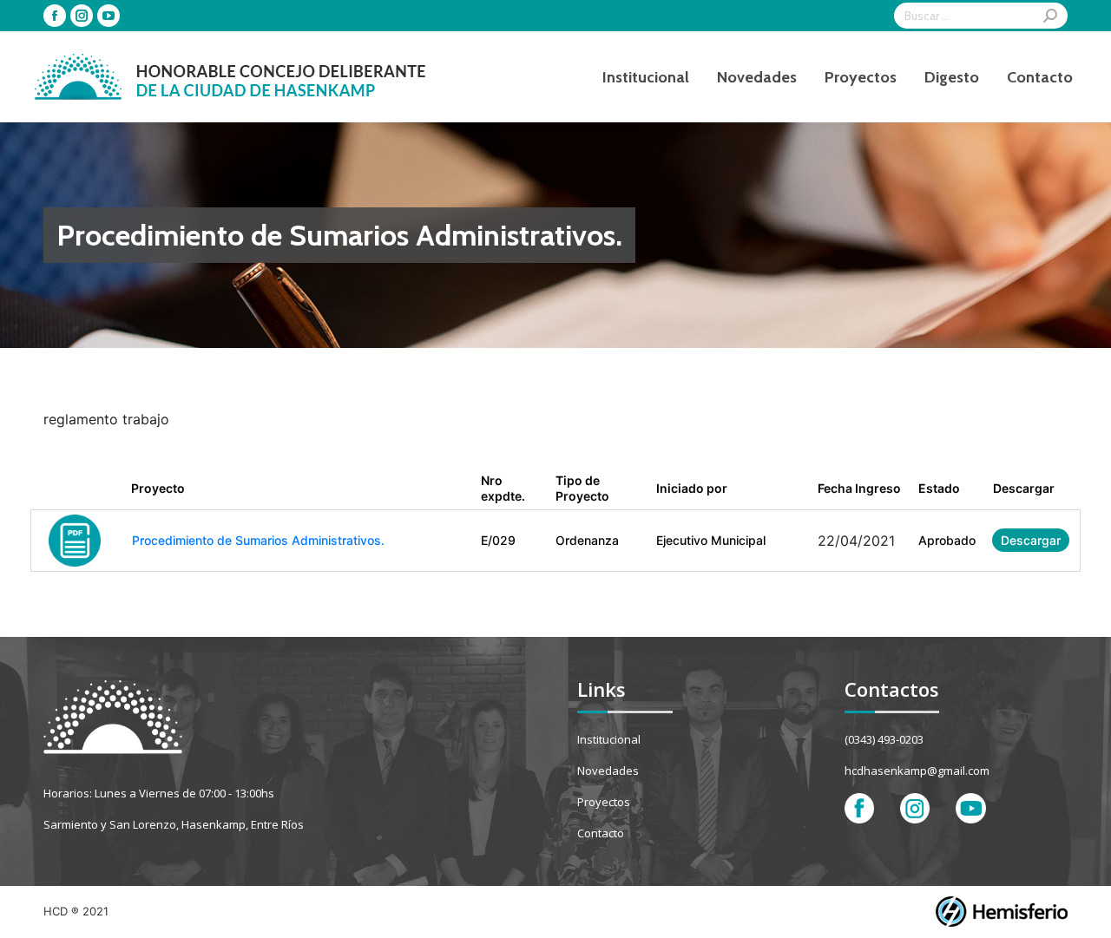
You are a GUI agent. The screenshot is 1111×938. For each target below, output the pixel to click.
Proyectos (603, 802)
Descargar (1031, 540)
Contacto (600, 833)
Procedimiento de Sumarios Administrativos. (258, 540)
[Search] (1050, 16)
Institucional (609, 739)
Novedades (608, 770)
